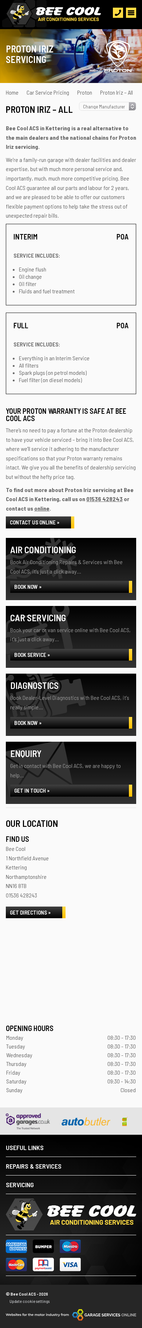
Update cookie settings (29, 1301)
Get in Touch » (32, 790)
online (42, 508)
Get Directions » (30, 912)
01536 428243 (104, 498)
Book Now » (28, 586)
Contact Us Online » (34, 522)
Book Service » (32, 654)
